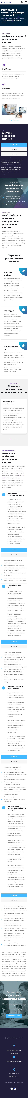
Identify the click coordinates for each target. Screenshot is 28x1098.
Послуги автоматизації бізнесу (15, 18)
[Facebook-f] (11, 1089)
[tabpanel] (14, 417)
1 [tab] (10, 439)
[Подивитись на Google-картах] (15, 1089)
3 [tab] (15, 439)
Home (2, 18)
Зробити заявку (15, 120)
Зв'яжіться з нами (14, 1015)
